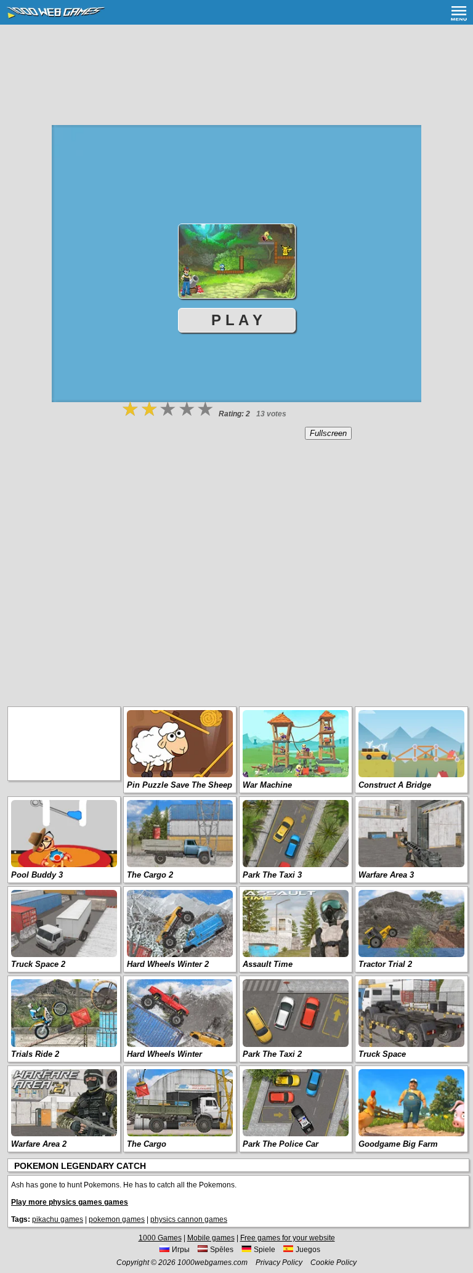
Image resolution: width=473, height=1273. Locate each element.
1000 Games (160, 1238)
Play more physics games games (69, 1202)
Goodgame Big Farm (398, 1144)
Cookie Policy (333, 1262)
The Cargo (146, 1144)
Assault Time (268, 964)
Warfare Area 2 (39, 1144)
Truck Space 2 (38, 964)
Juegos (308, 1249)
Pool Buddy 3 (37, 874)
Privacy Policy (279, 1262)
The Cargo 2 (150, 874)
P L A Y (236, 320)
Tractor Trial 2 (385, 964)
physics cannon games (188, 1219)
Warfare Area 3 (386, 874)
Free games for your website (287, 1238)
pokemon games (117, 1219)
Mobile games (211, 1238)
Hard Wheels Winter (164, 1054)
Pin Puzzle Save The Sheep (179, 785)
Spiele (264, 1249)
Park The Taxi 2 (272, 1054)
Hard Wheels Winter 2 (168, 964)
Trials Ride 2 (35, 1054)
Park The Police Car (280, 1144)
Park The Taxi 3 (272, 874)
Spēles (221, 1249)
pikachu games (57, 1219)
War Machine (267, 785)
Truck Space (382, 1054)
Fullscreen (328, 433)
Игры (181, 1249)
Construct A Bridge (394, 785)
